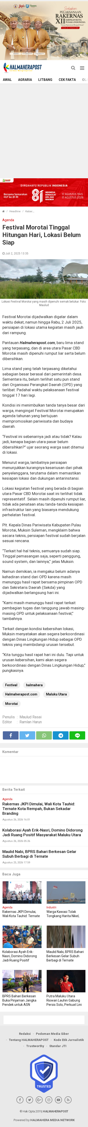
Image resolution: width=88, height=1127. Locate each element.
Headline (15, 211)
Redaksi (25, 1033)
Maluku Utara (56, 694)
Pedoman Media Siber (52, 1033)
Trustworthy (35, 1046)
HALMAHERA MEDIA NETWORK (52, 1120)
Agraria (25, 80)
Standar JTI (57, 1046)
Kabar (28, 211)
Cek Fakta (67, 80)
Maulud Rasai (30, 717)
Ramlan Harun (30, 722)
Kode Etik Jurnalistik (69, 1039)
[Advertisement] (44, 130)
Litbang (45, 80)
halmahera (34, 685)
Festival (11, 685)
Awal (7, 80)
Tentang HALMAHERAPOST (29, 1039)
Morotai (11, 704)
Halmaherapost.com (21, 694)
